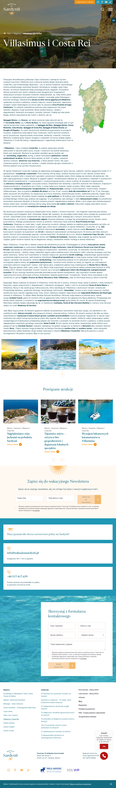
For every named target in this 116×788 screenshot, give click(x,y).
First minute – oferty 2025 (89, 690)
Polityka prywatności (87, 709)
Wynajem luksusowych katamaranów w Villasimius (57, 437)
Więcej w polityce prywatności (80, 784)
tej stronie (36, 510)
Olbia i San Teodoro (10, 715)
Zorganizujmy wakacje (84, 2)
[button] (104, 756)
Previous (53, 374)
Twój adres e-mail (55, 498)
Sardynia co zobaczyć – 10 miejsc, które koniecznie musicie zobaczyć (56, 701)
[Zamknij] (113, 730)
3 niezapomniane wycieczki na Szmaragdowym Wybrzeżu (52, 736)
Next (62, 374)
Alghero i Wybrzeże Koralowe (14, 700)
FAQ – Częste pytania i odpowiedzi (92, 713)
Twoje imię (21, 498)
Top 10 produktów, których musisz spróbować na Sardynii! (54, 726)
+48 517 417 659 (17, 576)
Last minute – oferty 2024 (88, 694)
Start (9, 33)
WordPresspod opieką (70, 770)
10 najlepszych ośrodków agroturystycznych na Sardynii (57, 714)
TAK (104, 746)
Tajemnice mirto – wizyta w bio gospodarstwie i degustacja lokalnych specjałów (19, 441)
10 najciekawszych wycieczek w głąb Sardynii (55, 707)
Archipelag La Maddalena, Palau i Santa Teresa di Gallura (18, 695)
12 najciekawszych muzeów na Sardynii (55, 731)
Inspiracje (45, 690)
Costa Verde (7, 711)
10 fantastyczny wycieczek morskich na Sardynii (56, 695)
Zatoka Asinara (8, 723)
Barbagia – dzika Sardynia (13, 704)
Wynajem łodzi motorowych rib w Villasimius (92, 437)
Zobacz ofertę (12, 452)
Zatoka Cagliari (9, 727)
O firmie (82, 697)
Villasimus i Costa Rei (11, 719)
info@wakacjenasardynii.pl (23, 553)
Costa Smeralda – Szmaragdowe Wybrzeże (19, 708)
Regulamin (83, 705)
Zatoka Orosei (8, 731)
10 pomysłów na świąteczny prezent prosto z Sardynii (58, 720)
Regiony (17, 33)
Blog (80, 701)
